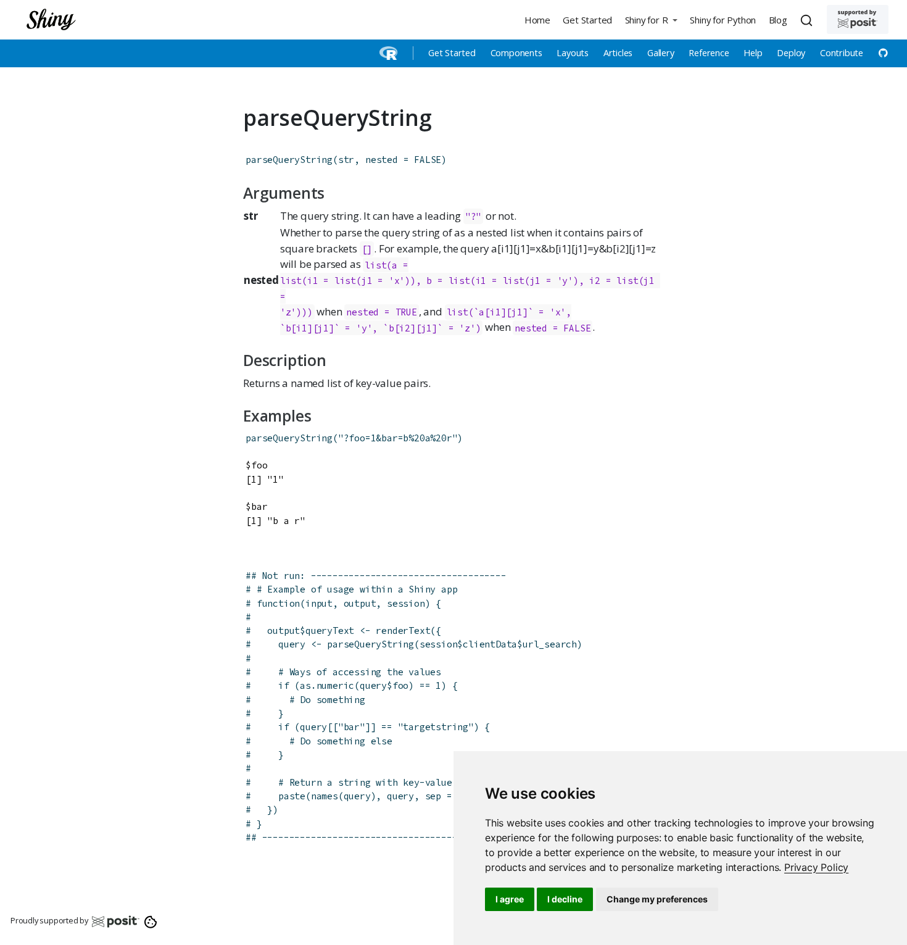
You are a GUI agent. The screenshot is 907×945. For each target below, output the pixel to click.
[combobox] (808, 19)
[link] (816, 867)
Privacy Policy (816, 867)
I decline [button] (564, 899)
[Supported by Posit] (857, 19)
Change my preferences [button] (657, 899)
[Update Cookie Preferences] (150, 920)
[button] (651, 19)
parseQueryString (289, 159)
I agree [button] (509, 899)
